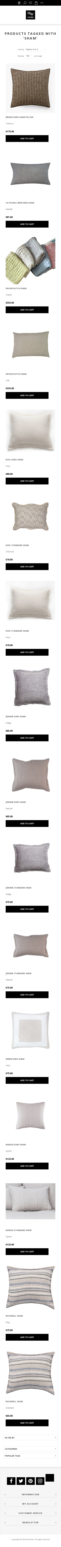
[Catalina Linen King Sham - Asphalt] (30, 174)
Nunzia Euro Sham (16, 1144)
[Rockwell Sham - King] (30, 1287)
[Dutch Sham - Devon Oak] (30, 345)
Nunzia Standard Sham (18, 1230)
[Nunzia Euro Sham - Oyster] (30, 1115)
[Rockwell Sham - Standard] (30, 1372)
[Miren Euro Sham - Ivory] (30, 1030)
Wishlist (30, 3)
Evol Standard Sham (17, 545)
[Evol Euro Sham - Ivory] (30, 430)
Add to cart (27, 138)
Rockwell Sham (14, 1315)
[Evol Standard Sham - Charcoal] (30, 516)
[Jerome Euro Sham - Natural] (30, 773)
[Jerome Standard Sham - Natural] (30, 944)
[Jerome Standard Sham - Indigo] (30, 859)
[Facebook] (11, 1481)
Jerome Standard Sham (18, 887)
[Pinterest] (30, 1481)
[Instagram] (40, 1481)
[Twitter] (21, 1481)
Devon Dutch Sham (16, 288)
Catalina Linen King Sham (20, 202)
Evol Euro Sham (14, 459)
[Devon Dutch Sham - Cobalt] (30, 259)
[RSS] (50, 1478)
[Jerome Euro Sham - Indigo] (30, 687)
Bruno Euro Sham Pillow (19, 117)
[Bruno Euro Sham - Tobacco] (30, 88)
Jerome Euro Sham (16, 716)
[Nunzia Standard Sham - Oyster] (30, 1201)
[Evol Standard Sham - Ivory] (30, 602)
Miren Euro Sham (15, 1059)
